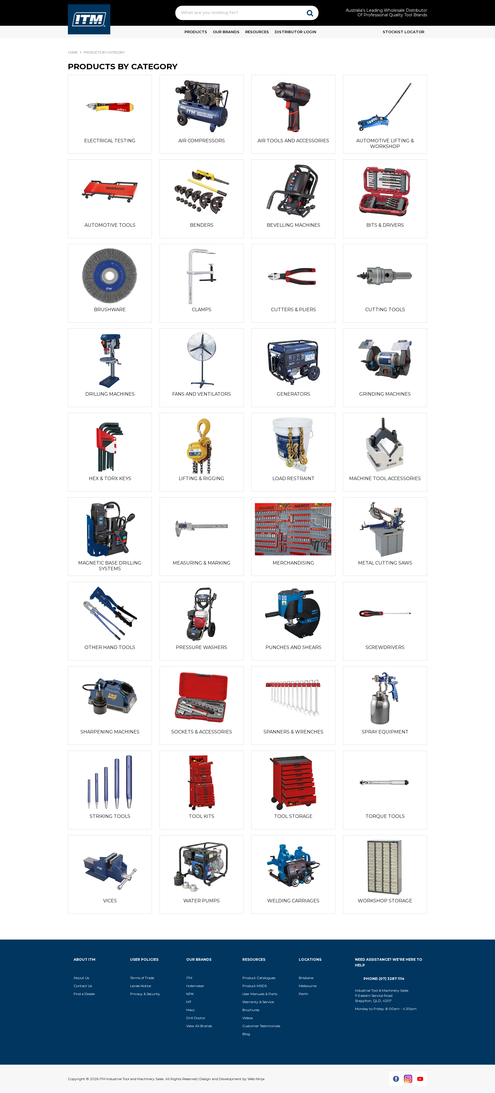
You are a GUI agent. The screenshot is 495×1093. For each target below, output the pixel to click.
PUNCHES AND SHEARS (293, 647)
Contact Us (83, 986)
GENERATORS (293, 394)
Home (73, 52)
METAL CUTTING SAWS (385, 563)
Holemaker (195, 986)
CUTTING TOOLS (385, 309)
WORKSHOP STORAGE (385, 900)
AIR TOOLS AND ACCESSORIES (293, 140)
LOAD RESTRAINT (293, 478)
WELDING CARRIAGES (293, 900)
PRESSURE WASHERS (201, 647)
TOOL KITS (201, 816)
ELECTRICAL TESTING (109, 140)
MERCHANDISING (293, 563)
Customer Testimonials (261, 1026)
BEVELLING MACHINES (293, 225)
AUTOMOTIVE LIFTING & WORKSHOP (385, 143)
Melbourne (308, 986)
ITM (189, 978)
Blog (246, 1034)
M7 (188, 1002)
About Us (81, 978)
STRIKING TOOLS (110, 816)
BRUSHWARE (110, 309)
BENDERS (201, 225)
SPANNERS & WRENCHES (293, 732)
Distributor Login (295, 31)
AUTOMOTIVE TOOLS (110, 225)
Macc (190, 1010)
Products (195, 31)
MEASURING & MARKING (202, 563)
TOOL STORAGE (293, 816)
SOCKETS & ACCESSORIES (201, 732)
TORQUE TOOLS (385, 816)
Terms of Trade (142, 978)
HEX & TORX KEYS (110, 478)
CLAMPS (201, 309)
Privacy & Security (145, 994)
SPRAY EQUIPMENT (385, 732)
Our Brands (226, 31)
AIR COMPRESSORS (201, 140)
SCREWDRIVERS (385, 647)
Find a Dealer (84, 994)
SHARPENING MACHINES (110, 732)
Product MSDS (254, 986)
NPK (190, 994)
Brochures (250, 1010)
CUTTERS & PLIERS (293, 309)
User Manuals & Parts (259, 994)
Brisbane (306, 978)
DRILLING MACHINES (110, 394)
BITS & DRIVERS (385, 225)
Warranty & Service (258, 1002)
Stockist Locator (403, 31)
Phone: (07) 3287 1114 (384, 978)
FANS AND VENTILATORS (201, 394)
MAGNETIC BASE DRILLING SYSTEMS (110, 565)
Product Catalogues (258, 978)
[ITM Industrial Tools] (89, 18)
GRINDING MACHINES (385, 394)
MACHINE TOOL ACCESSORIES (385, 478)
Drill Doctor (195, 1018)
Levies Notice (140, 986)
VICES (110, 900)
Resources (257, 31)
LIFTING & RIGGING (201, 478)
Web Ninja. (256, 1079)
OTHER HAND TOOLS (110, 647)
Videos (247, 1018)
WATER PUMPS (201, 900)
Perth (303, 994)
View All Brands (199, 1026)
